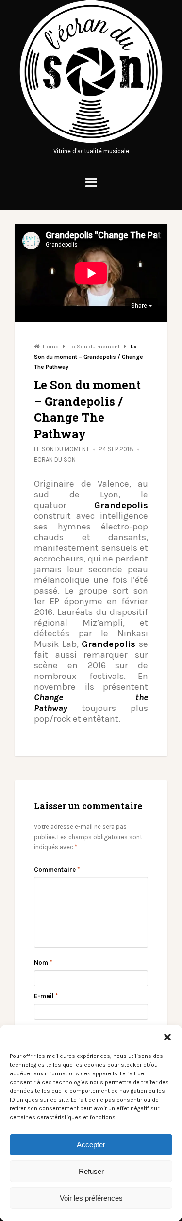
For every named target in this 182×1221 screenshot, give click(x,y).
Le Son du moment (61, 449)
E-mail (46, 996)
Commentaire (57, 869)
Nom (43, 962)
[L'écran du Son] (91, 141)
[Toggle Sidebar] (91, 183)
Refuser (91, 1171)
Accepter (91, 1144)
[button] (167, 1037)
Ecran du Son (55, 459)
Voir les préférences (91, 1198)
